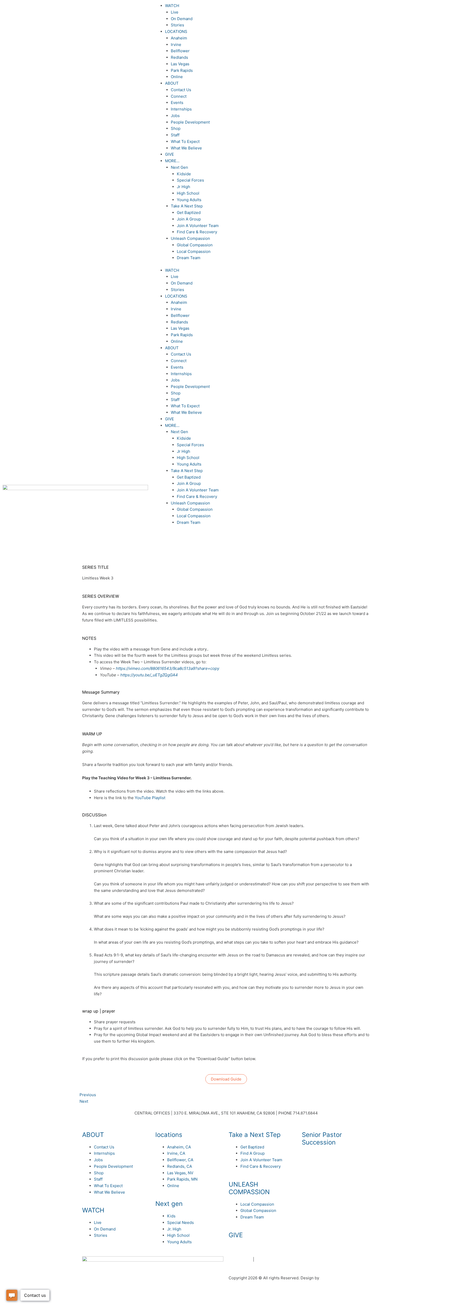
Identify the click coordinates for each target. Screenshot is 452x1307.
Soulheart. (330, 1277)
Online (177, 76)
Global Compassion (195, 244)
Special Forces (190, 180)
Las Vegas (180, 63)
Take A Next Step (187, 206)
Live (174, 12)
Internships (181, 109)
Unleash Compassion (190, 238)
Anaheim (179, 38)
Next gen (169, 1203)
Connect (179, 96)
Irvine (176, 44)
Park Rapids (182, 70)
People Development (190, 122)
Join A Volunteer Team (198, 225)
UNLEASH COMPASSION (249, 1188)
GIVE (169, 154)
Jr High (183, 186)
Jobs (175, 115)
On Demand (182, 18)
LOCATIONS (176, 31)
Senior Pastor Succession (322, 1138)
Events (177, 102)
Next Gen (179, 167)
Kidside (184, 173)
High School (188, 193)
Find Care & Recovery (197, 231)
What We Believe (186, 148)
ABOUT (172, 83)
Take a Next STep (255, 1134)
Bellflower (180, 50)
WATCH (172, 5)
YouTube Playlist (150, 797)
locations (168, 1134)
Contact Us (181, 89)
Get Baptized (189, 212)
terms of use (240, 1259)
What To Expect (185, 141)
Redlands (179, 57)
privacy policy (268, 1259)
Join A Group (189, 219)
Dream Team (188, 257)
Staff (175, 134)
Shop (175, 128)
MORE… (172, 160)
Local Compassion (194, 251)
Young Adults (189, 199)
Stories (177, 24)
